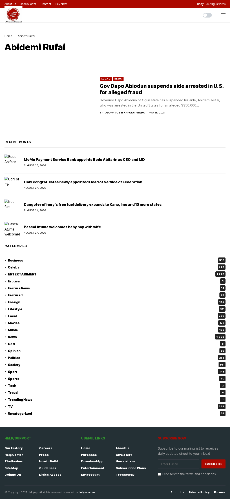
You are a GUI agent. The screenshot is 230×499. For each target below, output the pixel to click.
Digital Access (50, 474)
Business (116, 260)
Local (105, 79)
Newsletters (125, 461)
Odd (116, 344)
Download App (92, 461)
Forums (220, 492)
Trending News (115, 399)
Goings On (12, 474)
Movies (116, 323)
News (118, 79)
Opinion (116, 351)
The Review (13, 461)
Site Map (11, 468)
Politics (116, 358)
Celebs (116, 267)
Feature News (116, 288)
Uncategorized (116, 413)
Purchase (89, 455)
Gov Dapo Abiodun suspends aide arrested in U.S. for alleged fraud (162, 89)
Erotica (115, 281)
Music (116, 330)
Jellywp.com (87, 492)
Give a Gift (124, 455)
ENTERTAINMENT (116, 274)
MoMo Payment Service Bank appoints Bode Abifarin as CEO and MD (84, 159)
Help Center (13, 455)
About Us (123, 448)
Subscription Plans (131, 468)
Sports (116, 379)
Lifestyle (116, 309)
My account (90, 474)
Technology (125, 474)
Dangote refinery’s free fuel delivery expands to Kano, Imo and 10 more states (92, 204)
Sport (116, 372)
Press (44, 455)
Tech (116, 386)
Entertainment (92, 468)
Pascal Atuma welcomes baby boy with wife (62, 227)
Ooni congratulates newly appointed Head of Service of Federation (83, 182)
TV (116, 406)
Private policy (199, 492)
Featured (116, 295)
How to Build (48, 461)
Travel (116, 393)
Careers (46, 448)
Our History (13, 448)
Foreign (116, 302)
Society (116, 365)
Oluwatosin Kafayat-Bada (125, 112)
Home (8, 36)
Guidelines (47, 468)
